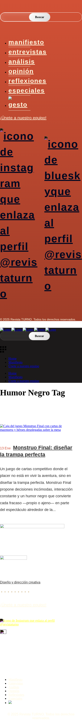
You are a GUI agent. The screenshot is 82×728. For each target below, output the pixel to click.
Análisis (21, 61)
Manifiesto (26, 42)
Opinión (21, 71)
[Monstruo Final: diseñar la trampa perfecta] (37, 430)
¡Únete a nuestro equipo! (23, 118)
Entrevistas (27, 51)
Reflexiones (27, 80)
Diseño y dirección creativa (20, 582)
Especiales (26, 90)
